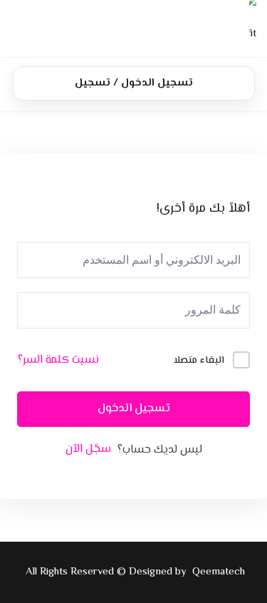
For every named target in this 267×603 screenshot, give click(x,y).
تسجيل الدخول (134, 409)
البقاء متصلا (199, 360)
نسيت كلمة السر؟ (58, 360)
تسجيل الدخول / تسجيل (134, 83)
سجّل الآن (88, 449)
